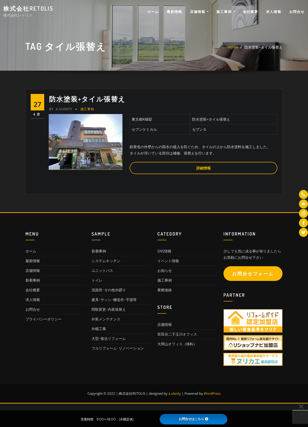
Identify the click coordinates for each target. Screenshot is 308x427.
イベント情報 (168, 260)
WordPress (212, 393)
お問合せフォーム (253, 274)
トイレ (97, 280)
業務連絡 (164, 289)
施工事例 (224, 11)
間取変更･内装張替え (109, 309)
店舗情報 (198, 11)
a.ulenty (60, 109)
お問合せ (297, 11)
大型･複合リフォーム (109, 338)
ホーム (153, 11)
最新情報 (174, 11)
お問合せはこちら (191, 419)
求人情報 (273, 11)
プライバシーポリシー (43, 319)
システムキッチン (106, 260)
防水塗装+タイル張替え (263, 47)
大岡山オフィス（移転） (177, 343)
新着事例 (32, 280)
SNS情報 (164, 251)
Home (233, 47)
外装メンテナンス (106, 319)
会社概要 (250, 11)
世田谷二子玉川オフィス (177, 334)
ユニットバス (102, 270)
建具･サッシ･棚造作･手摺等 (114, 299)
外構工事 (99, 328)
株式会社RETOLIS (28, 8)
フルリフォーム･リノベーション (118, 348)
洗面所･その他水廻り (109, 289)
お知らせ (164, 270)
